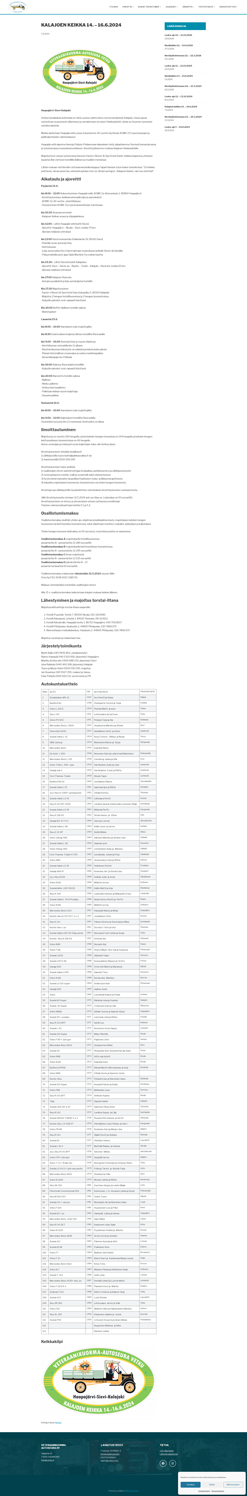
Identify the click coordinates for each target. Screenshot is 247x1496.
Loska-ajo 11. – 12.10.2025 (178, 66)
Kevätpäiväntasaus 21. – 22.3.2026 (183, 55)
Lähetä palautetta (169, 1454)
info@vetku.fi (47, 1460)
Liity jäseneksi (167, 1451)
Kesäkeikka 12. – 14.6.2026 (179, 45)
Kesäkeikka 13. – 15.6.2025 (179, 76)
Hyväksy (191, 1484)
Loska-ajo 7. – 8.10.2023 (177, 127)
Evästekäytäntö (204, 1491)
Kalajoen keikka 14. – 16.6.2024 (181, 106)
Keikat (58, 1422)
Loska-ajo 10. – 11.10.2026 (178, 35)
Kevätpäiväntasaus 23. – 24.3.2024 (183, 117)
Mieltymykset (233, 1484)
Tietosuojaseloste (217, 1491)
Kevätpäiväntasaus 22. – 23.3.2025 (183, 86)
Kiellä (211, 1484)
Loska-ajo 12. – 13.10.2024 (178, 96)
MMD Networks (132, 1491)
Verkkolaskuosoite (109, 1454)
